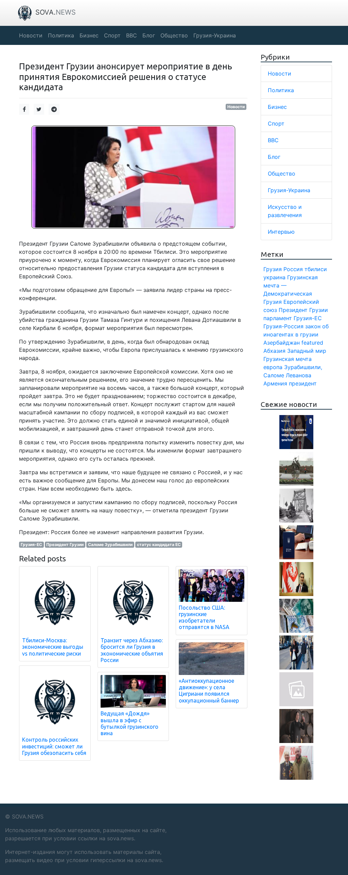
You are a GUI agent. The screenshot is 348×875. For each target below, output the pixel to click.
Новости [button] (30, 35)
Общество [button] (174, 35)
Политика (281, 90)
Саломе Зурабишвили (110, 544)
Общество (281, 173)
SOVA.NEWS (28, 816)
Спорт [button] (112, 35)
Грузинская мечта (287, 359)
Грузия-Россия (283, 326)
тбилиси (315, 269)
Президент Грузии (65, 544)
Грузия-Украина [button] (214, 35)
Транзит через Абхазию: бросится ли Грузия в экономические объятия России (132, 650)
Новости (236, 106)
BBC (273, 140)
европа (272, 367)
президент (303, 383)
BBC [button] (131, 35)
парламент (277, 318)
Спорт (276, 123)
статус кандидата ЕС (159, 544)
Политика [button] (61, 35)
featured (312, 342)
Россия (293, 269)
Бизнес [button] (89, 35)
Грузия (272, 269)
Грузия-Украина (289, 190)
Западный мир (306, 350)
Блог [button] (148, 35)
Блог (274, 156)
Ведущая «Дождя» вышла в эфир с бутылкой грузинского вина (129, 723)
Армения (275, 383)
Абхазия (274, 350)
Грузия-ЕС (31, 544)
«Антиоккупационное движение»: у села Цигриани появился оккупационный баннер (209, 691)
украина (274, 277)
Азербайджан (281, 342)
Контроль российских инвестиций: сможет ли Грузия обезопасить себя (54, 746)
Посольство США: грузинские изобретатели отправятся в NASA (204, 617)
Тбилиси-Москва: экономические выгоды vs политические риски (52, 646)
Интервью (281, 231)
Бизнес (277, 106)
